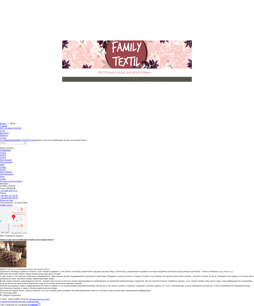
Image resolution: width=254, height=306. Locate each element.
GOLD (3, 153)
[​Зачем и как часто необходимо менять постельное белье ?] (13, 267)
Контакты (4, 133)
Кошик (3, 123)
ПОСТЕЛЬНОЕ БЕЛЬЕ (10, 128)
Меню (12, 123)
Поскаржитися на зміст (39, 299)
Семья (3, 167)
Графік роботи (6, 205)
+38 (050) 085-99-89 (9, 198)
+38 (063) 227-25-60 (9, 195)
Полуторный (6, 160)
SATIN (3, 155)
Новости (4, 135)
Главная (3, 126)
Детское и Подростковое (11, 181)
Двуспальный (6, 162)
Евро (2, 164)
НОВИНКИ (5, 150)
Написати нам (6, 200)
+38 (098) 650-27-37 (9, 191)
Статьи (3, 138)
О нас (2, 130)
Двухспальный (6, 174)
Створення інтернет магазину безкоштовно (19, 301)
